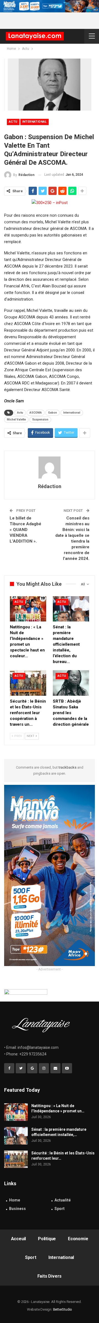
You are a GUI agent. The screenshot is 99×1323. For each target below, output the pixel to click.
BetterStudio (62, 1309)
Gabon (52, 412)
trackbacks (67, 767)
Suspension (40, 419)
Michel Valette (16, 419)
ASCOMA (35, 412)
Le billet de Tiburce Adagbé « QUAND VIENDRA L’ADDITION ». (25, 530)
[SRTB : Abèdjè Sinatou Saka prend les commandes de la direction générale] (71, 682)
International (34, 121)
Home (14, 1200)
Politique (47, 1238)
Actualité (62, 1200)
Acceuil (18, 1238)
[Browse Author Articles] (49, 467)
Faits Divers (49, 1276)
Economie (78, 1238)
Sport (59, 1208)
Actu (13, 121)
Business (17, 1208)
